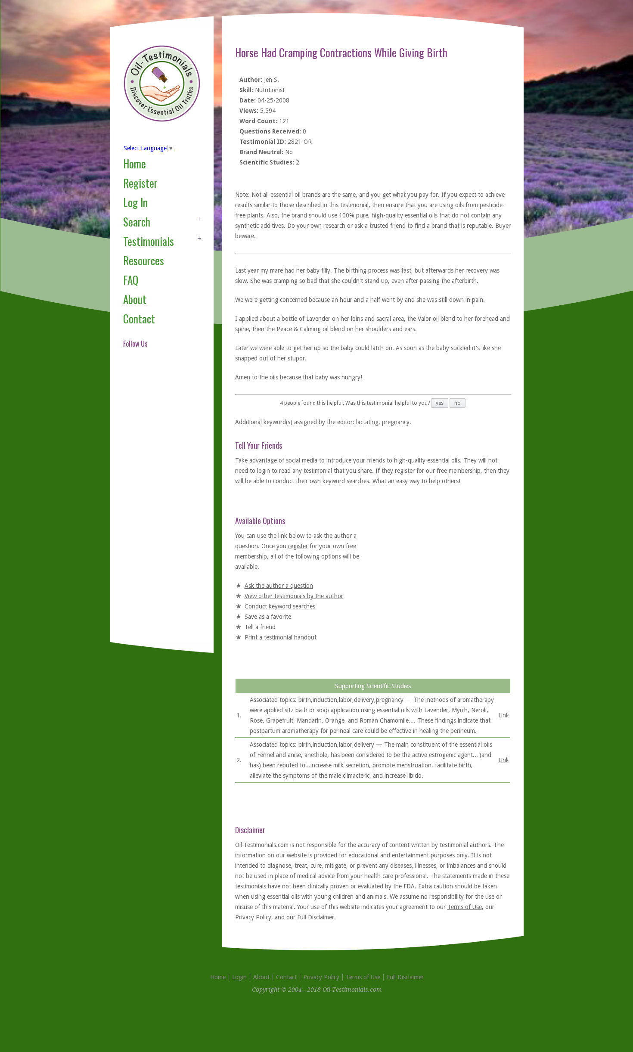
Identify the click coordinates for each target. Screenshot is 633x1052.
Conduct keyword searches (280, 606)
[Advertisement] (157, 505)
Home (134, 163)
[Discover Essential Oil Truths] (162, 120)
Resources (143, 260)
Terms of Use (464, 906)
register (298, 546)
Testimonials (148, 241)
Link (503, 715)
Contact (139, 318)
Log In (135, 202)
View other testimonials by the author (294, 596)
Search (136, 221)
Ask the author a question (279, 585)
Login (239, 977)
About (134, 299)
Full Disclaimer (315, 917)
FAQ (130, 279)
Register (140, 182)
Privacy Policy (253, 917)
